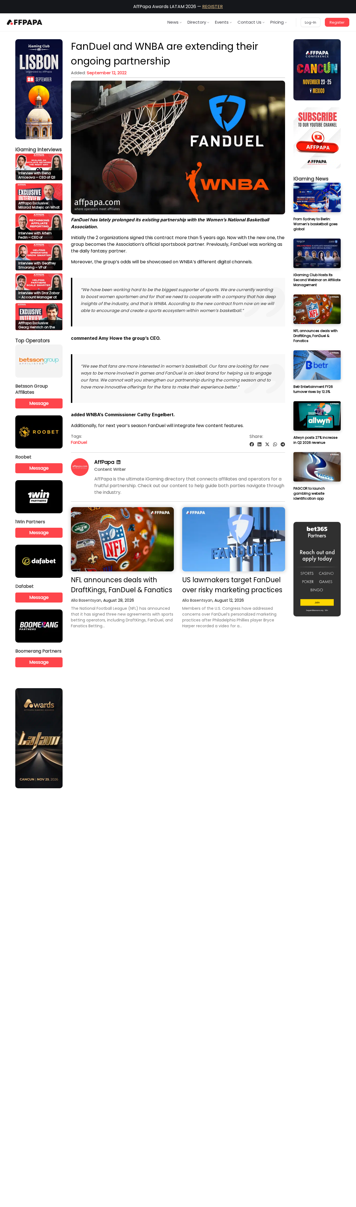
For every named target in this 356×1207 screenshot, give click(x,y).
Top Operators (32, 340)
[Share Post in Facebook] (251, 444)
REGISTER (212, 6)
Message (39, 403)
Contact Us (249, 22)
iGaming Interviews (38, 149)
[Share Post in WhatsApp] (275, 444)
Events (222, 22)
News (173, 22)
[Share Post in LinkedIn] (259, 444)
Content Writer (110, 469)
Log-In (310, 22)
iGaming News (310, 178)
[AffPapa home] (25, 22)
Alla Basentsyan (86, 600)
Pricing (277, 22)
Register (337, 22)
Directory (196, 22)
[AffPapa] (80, 474)
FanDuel (79, 442)
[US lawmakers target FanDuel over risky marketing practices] (233, 539)
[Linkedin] (118, 462)
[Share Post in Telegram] (283, 444)
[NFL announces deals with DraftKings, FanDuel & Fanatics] (122, 539)
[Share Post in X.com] (267, 444)
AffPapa (104, 461)
